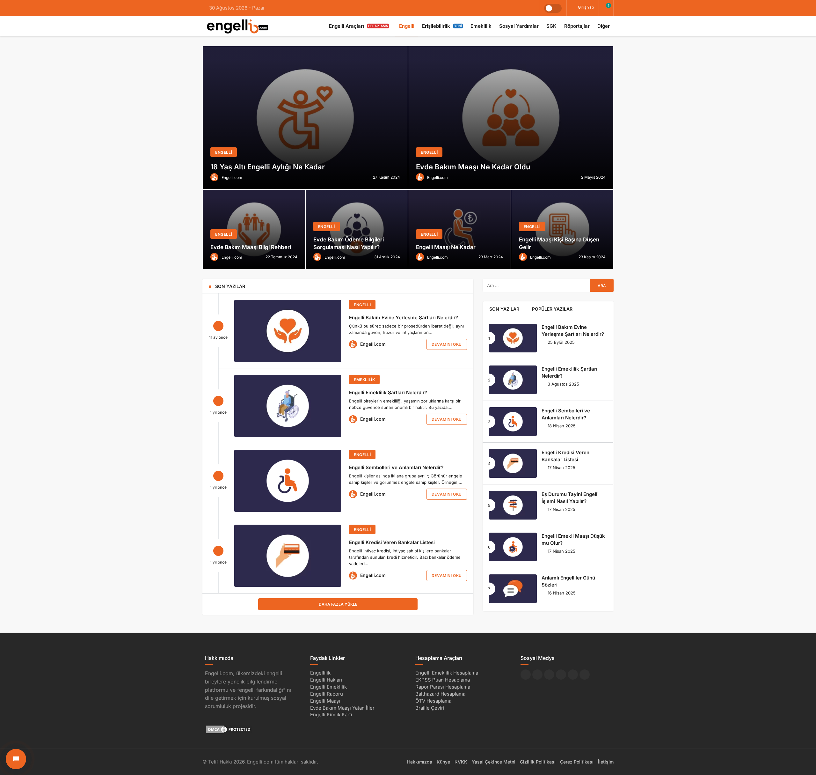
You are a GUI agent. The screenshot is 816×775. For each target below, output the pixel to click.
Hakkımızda (419, 761)
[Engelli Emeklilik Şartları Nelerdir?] (287, 406)
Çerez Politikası (577, 761)
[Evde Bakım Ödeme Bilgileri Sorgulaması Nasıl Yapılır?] (356, 229)
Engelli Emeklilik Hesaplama (446, 673)
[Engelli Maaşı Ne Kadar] (459, 229)
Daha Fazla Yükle (338, 604)
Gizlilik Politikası (538, 761)
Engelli (406, 26)
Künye (443, 761)
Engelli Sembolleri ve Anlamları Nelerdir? (396, 467)
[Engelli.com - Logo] (237, 26)
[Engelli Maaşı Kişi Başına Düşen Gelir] (562, 229)
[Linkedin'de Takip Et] (549, 674)
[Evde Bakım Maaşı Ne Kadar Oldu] (511, 117)
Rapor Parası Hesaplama (442, 687)
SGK (551, 26)
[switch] (553, 8)
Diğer (603, 26)
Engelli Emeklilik (328, 687)
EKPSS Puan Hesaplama (442, 680)
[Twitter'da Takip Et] (537, 674)
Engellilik (320, 673)
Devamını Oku (447, 344)
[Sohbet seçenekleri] (16, 759)
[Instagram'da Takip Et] (584, 674)
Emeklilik (481, 26)
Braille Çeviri (429, 708)
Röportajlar (577, 26)
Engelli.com (373, 344)
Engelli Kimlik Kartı (331, 715)
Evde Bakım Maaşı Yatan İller (342, 708)
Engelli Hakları (326, 680)
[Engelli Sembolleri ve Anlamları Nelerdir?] (287, 481)
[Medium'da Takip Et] (561, 674)
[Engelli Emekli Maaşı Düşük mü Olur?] (513, 547)
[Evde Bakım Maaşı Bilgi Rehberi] (253, 229)
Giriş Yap (585, 7)
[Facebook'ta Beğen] (526, 674)
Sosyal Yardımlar (519, 26)
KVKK (461, 761)
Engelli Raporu (326, 694)
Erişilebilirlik (442, 26)
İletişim (606, 761)
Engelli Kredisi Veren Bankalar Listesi (392, 542)
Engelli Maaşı (325, 701)
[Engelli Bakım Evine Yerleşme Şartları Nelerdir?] (287, 331)
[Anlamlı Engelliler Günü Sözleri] (513, 588)
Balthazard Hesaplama (440, 694)
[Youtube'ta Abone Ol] (573, 674)
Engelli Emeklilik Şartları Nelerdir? (388, 392)
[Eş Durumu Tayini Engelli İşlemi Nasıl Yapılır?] (513, 505)
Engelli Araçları (358, 26)
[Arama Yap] (531, 8)
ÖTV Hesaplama (433, 701)
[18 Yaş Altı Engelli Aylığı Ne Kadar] (305, 117)
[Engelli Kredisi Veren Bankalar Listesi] (287, 556)
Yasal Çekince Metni (493, 761)
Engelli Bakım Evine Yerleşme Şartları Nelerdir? (403, 317)
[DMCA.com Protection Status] (229, 729)
